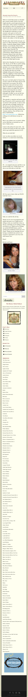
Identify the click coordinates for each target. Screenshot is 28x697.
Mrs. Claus (5, 580)
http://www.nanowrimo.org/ (10, 114)
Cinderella (5, 413)
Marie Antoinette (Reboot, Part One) (10, 552)
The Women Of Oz (6, 636)
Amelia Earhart (6, 375)
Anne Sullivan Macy (7, 381)
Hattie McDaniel (6, 480)
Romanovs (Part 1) (6, 610)
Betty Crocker (5, 403)
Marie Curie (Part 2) (7, 559)
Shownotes (19, 16)
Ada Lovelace (5, 366)
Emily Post (5, 456)
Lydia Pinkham (6, 542)
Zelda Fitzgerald (6, 651)
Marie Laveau (5, 561)
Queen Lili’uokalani (7, 597)
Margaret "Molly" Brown (8, 548)
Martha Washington (7, 563)
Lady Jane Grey (6, 518)
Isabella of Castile (6, 492)
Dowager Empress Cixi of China (9, 435)
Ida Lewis (5, 490)
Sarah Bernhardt (6, 617)
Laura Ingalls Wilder (7, 522)
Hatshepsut (5, 477)
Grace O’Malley (6, 471)
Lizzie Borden (5, 527)
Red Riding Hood (6, 608)
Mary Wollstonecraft (7, 576)
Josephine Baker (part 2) (8, 512)
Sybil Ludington (6, 632)
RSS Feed (7, 329)
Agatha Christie (6, 368)
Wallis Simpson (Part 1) (7, 645)
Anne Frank (5, 379)
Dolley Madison (6, 428)
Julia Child (5, 514)
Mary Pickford (6, 567)
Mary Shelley (5, 570)
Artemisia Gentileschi (7, 388)
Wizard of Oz (5, 649)
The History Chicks (7, 16)
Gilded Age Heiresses (7, 467)
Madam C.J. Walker (7, 544)
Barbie (4, 390)
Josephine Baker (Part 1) (8, 510)
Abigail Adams (6, 364)
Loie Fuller (5, 531)
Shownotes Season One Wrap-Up (10, 15)
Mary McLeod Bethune (7, 565)
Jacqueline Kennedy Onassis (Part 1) (10, 495)
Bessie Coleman (6, 400)
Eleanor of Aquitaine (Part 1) (8, 439)
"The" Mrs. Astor (6, 360)
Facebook (7, 333)
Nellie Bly (5, 587)
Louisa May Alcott (6, 533)
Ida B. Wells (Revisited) (7, 488)
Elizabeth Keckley (6, 452)
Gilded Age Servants (7, 469)
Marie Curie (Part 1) (7, 557)
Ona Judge (5, 589)
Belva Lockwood (6, 398)
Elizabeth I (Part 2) (6, 450)
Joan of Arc (5, 507)
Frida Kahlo (5, 462)
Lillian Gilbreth (6, 525)
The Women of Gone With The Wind (10, 634)
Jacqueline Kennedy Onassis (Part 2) (10, 497)
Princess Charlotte (6, 595)
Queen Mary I (5, 600)
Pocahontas (5, 593)
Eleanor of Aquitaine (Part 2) (8, 441)
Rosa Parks (5, 615)
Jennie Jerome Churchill (8, 505)
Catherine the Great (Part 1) (8, 409)
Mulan (4, 582)
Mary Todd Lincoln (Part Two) (9, 574)
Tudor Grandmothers (7, 638)
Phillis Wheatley (6, 591)
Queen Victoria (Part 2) (7, 606)
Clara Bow (5, 420)
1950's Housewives (7, 362)
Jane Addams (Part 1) (7, 499)
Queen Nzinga (6, 602)
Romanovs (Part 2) (6, 612)
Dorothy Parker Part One (8, 430)
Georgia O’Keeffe (6, 465)
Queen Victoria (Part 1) (7, 604)
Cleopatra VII (5, 422)
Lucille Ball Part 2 (6, 537)
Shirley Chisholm (6, 623)
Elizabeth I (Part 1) (6, 448)
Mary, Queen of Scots (7, 578)
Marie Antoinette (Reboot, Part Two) (10, 555)
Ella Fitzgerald (6, 454)
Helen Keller (5, 482)
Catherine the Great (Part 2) (8, 411)
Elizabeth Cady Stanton (7, 445)
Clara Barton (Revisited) (8, 418)
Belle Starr (5, 396)
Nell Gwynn (5, 585)
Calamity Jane (5, 405)
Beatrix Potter (5, 392)
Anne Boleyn (5, 377)
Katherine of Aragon (7, 516)
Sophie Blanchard (6, 627)
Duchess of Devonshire (7, 437)
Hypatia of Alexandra (7, 484)
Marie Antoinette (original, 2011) (9, 550)
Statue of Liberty (6, 630)
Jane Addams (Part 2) (7, 501)
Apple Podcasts (8, 331)
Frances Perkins (6, 460)
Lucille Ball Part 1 (6, 535)
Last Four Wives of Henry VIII (9, 520)
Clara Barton (5, 415)
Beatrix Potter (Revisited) (8, 394)
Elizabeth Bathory (6, 443)
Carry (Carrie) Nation (7, 407)
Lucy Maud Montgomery (8, 540)
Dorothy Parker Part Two (8, 433)
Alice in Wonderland (7, 373)
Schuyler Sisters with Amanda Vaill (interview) (12, 621)
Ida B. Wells (5, 486)
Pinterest (7, 339)
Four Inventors (6, 458)
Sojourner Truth (6, 625)
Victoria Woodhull (6, 642)
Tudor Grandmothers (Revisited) (9, 640)
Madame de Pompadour (7, 546)
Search (23, 296)
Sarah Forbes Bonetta (7, 619)
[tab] (14, 346)
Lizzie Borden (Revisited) (8, 529)
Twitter (6, 337)
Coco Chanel (5, 424)
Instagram (7, 335)
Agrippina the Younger (7, 370)
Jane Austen (5, 503)
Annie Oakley (5, 383)
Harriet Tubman (6, 473)
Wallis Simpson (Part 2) (7, 647)
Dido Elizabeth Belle (7, 426)
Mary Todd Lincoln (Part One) (9, 572)
